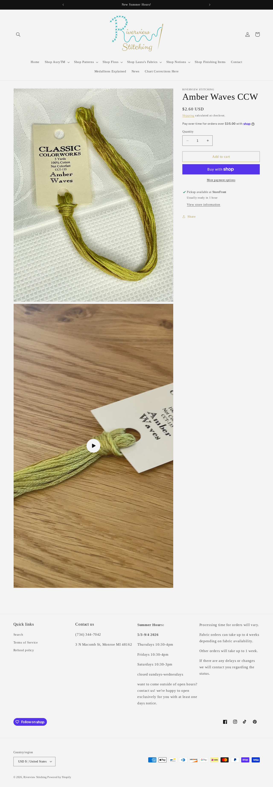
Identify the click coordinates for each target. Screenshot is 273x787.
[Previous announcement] (63, 4)
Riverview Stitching (34, 777)
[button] (18, 34)
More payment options (221, 179)
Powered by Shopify (59, 777)
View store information (203, 204)
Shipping (188, 115)
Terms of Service (25, 642)
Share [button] (191, 216)
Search (18, 634)
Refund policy (23, 650)
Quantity (187, 131)
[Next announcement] (209, 4)
